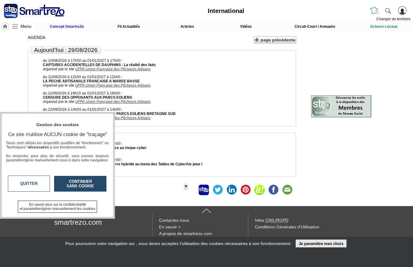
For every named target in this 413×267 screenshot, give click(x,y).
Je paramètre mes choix (321, 243)
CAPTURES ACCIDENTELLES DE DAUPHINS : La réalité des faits (99, 65)
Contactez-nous (174, 220)
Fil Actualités (129, 26)
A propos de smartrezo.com (185, 233)
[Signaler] (190, 190)
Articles (187, 26)
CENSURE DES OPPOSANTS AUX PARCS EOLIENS (87, 97)
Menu (26, 26)
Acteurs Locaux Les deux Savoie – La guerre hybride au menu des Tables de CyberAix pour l (122, 164)
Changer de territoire (393, 19)
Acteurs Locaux (384, 26)
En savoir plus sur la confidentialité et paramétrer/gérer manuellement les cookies (57, 206)
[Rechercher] (387, 10)
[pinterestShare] (245, 190)
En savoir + (169, 226)
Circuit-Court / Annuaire (314, 26)
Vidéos (246, 26)
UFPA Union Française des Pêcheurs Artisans (113, 69)
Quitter (28, 183)
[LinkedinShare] (232, 190)
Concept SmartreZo (67, 26)
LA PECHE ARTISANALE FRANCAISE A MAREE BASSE (91, 81)
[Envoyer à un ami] (287, 190)
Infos (271, 220)
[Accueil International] (5, 26)
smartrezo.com (78, 222)
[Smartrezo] (41, 10)
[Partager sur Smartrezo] (204, 190)
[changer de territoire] (374, 10)
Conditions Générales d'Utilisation (287, 226)
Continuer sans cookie (80, 183)
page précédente (278, 39)
